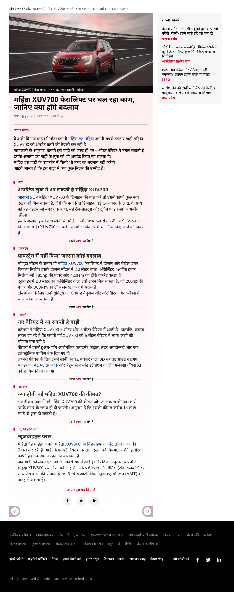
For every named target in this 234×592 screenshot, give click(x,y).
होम (11, 8)
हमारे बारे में (16, 559)
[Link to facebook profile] (197, 560)
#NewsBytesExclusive (107, 535)
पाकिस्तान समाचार (92, 543)
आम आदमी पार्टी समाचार (143, 535)
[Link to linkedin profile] (219, 560)
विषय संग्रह (156, 559)
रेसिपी (128, 543)
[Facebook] (67, 501)
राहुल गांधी (114, 543)
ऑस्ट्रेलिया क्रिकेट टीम (176, 61)
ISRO (166, 80)
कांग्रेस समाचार (44, 535)
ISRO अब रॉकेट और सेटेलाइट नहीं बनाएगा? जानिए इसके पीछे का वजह (186, 72)
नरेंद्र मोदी (63, 535)
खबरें (20, 8)
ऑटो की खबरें (34, 8)
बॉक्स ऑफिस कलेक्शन (200, 535)
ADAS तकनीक (46, 365)
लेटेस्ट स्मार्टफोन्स (66, 543)
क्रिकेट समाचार (18, 543)
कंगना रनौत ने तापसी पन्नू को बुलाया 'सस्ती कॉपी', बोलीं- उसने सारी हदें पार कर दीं (190, 31)
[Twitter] (81, 501)
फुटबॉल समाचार (41, 543)
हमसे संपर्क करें (72, 559)
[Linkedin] (94, 501)
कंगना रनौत (169, 39)
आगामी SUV (28, 197)
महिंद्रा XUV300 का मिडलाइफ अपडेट (84, 444)
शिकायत (109, 559)
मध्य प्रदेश (168, 98)
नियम (55, 559)
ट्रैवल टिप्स (80, 535)
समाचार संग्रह (138, 559)
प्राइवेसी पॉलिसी (37, 559)
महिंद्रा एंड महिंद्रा (81, 138)
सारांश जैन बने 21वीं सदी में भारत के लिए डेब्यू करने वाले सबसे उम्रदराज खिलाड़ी (188, 90)
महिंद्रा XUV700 (70, 263)
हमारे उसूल (92, 559)
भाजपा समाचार (172, 535)
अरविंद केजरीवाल (20, 535)
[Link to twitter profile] (208, 560)
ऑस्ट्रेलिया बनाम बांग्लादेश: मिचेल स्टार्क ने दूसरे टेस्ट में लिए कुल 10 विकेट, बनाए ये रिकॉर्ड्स (189, 52)
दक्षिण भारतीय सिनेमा (149, 543)
